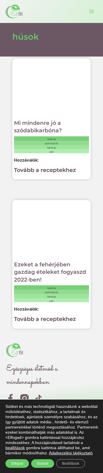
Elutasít (42, 464)
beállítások (15, 447)
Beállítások (70, 464)
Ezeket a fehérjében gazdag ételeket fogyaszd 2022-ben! (50, 272)
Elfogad (17, 464)
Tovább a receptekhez (45, 170)
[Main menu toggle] (91, 11)
